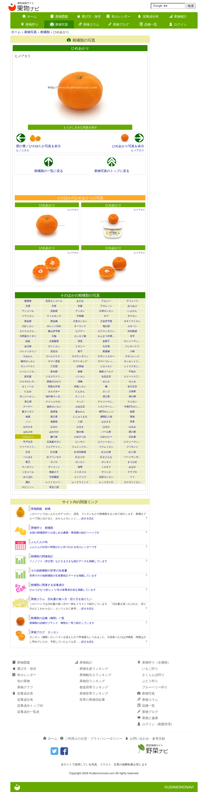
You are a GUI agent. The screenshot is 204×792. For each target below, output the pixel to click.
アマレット (106, 305)
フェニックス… (80, 446)
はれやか (54, 431)
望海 (132, 416)
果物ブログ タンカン (45, 632)
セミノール (28, 386)
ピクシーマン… (132, 441)
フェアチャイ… (54, 446)
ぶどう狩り (150, 681)
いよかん (132, 310)
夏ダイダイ (28, 411)
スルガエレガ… (28, 381)
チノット (80, 396)
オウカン (132, 315)
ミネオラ (106, 466)
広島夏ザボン (54, 441)
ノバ (28, 421)
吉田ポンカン (106, 476)
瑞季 (80, 466)
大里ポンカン (80, 321)
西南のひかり (54, 381)
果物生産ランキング (93, 668)
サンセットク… (132, 361)
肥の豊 (132, 431)
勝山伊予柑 (54, 331)
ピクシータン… (106, 441)
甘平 (132, 336)
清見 (80, 341)
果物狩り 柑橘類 (42, 528)
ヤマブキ (132, 471)
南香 (132, 411)
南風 (28, 416)
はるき (80, 426)
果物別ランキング (92, 681)
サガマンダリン (80, 356)
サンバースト (28, 366)
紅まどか (80, 456)
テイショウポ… (54, 401)
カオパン (132, 326)
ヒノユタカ (22, 150)
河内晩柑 (132, 331)
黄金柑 (27, 321)
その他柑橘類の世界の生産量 (49, 570)
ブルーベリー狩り (155, 687)
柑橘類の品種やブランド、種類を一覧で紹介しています (61, 623)
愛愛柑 (27, 300)
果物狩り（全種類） (156, 662)
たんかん (80, 391)
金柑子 (106, 341)
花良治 (54, 351)
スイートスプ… (132, 376)
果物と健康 (150, 717)
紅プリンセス (54, 456)
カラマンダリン (106, 331)
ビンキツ (80, 441)
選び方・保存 (91, 16)
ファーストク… (28, 446)
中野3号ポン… (132, 406)
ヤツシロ (106, 471)
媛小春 (54, 436)
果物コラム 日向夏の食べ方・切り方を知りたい (61, 599)
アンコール (28, 310)
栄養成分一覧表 (28, 711)
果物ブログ (121, 24)
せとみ (132, 381)
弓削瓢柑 (54, 476)
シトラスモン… (132, 366)
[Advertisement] (80, 185)
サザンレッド (132, 356)
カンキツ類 (80, 336)
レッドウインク (80, 482)
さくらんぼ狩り (153, 674)
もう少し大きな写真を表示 (80, 127)
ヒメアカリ (137, 150)
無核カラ (54, 471)
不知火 (132, 371)
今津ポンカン (106, 310)
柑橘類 (45, 32)
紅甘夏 (54, 451)
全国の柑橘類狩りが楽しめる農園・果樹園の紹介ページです (64, 532)
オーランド (80, 326)
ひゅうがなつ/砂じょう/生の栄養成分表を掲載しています (62, 589)
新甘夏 (27, 376)
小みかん (28, 356)
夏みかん (80, 411)
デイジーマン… (106, 401)
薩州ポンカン (28, 361)
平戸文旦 (28, 441)
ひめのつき (80, 436)
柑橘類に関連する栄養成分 (47, 585)
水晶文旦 (106, 376)
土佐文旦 (80, 406)
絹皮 (28, 341)
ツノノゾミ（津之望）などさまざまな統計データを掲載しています (68, 561)
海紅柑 (106, 326)
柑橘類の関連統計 (42, 556)
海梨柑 (54, 421)
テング (80, 401)
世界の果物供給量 (92, 699)
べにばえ (28, 456)
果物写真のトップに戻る (111, 170)
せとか (106, 381)
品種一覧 (150, 24)
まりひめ (132, 461)
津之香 (106, 396)
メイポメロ (80, 471)
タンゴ (106, 391)
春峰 (80, 371)
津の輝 (132, 396)
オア (106, 315)
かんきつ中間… (106, 336)
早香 (132, 421)
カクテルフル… (28, 331)
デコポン (132, 401)
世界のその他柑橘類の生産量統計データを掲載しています (63, 575)
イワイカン (28, 315)
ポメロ (54, 461)
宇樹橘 (80, 315)
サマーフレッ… (106, 361)
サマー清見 (54, 361)
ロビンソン (28, 487)
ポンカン (80, 461)
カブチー (80, 331)
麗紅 (28, 482)
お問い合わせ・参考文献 (147, 738)
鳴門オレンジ (106, 411)
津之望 (27, 401)
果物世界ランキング (93, 693)
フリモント (132, 446)
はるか (54, 426)
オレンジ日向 (54, 326)
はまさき (106, 421)
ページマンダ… (132, 456)
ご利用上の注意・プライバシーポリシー (93, 738)
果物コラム (91, 24)
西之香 (54, 416)
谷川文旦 (132, 386)
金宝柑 (27, 346)
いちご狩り (150, 668)
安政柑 (54, 310)
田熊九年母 (54, 386)
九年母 (106, 346)
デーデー (28, 406)
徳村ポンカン (54, 406)
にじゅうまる (80, 416)
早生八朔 (54, 487)
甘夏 (80, 305)
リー (132, 476)
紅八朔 (132, 451)
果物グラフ (25, 687)
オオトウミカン (132, 321)
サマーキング (80, 361)
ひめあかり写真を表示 (128, 146)
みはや (132, 466)
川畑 (54, 336)
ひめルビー (106, 436)
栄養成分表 (151, 16)
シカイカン (106, 366)
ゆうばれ (28, 476)
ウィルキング (54, 315)
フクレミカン (106, 446)
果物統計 (180, 16)
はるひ (106, 426)
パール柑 (106, 431)
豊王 (28, 461)
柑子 (80, 351)
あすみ (80, 300)
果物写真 (61, 24)
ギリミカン (54, 346)
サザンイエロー (106, 356)
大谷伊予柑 (106, 321)
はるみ (132, 426)
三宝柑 (54, 366)
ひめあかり (47, 205)
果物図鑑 (61, 16)
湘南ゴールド (106, 371)
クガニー (80, 346)
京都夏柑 (54, 341)
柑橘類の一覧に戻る (48, 170)
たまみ (27, 391)
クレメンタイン (28, 351)
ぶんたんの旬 (39, 542)
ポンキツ (106, 461)
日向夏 (132, 436)
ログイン (180, 24)
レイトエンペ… (54, 482)
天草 (54, 305)
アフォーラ (132, 300)
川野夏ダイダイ (28, 336)
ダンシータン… (28, 396)
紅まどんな (106, 456)
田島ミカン (80, 386)
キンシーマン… (132, 341)
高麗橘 (106, 351)
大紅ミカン (28, 326)
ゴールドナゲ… (54, 356)
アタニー (106, 300)
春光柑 (54, 371)
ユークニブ (80, 476)
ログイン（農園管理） (158, 724)
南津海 (54, 411)
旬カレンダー (120, 16)
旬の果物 (23, 681)
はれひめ (28, 431)
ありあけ (132, 305)
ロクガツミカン (132, 482)
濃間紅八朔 (106, 416)
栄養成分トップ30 (30, 705)
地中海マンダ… (54, 396)
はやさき (28, 426)
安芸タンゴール (54, 300)
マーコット (54, 466)
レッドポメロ (106, 482)
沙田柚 (80, 366)
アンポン (80, 310)
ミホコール (28, 471)
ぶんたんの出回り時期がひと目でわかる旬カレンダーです (63, 547)
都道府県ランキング (93, 687)
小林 (132, 351)
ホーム (32, 16)
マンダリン (28, 466)
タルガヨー (54, 391)
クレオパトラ (132, 346)
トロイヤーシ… (106, 406)
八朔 (80, 421)
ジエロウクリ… (54, 376)
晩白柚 (80, 431)
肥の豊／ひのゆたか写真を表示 (38, 146)
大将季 (132, 391)
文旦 (28, 451)
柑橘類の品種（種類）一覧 (47, 618)
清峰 (80, 381)
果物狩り (32, 24)
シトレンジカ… (28, 371)
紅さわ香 (106, 451)
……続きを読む (85, 518)
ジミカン (80, 376)
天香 (28, 305)
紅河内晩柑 (80, 451)
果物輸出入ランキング (95, 674)
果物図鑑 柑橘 (40, 509)
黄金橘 (54, 321)
